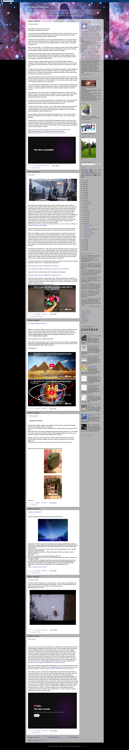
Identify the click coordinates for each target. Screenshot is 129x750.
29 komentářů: (44, 730)
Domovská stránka (53, 737)
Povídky (83, 173)
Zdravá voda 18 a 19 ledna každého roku (93, 415)
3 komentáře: (44, 314)
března (86, 219)
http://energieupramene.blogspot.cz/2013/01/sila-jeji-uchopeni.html (43, 265)
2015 (84, 241)
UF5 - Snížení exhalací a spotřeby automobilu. (93, 357)
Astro (95, 170)
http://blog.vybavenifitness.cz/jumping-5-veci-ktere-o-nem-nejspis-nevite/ (49, 132)
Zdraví (38, 167)
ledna (85, 223)
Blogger (79, 746)
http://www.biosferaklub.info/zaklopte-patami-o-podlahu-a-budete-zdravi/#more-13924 (50, 129)
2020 (84, 194)
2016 (84, 240)
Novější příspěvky (33, 737)
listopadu (86, 203)
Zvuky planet (32, 639)
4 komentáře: (44, 408)
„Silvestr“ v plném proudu (93, 424)
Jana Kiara (83, 317)
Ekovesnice (84, 315)
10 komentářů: (44, 630)
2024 (84, 186)
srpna (85, 209)
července (86, 211)
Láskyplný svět (84, 319)
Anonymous (84, 255)
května (86, 215)
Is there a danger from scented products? (37, 567)
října (85, 205)
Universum (39, 316)
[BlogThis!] (54, 166)
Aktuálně (84, 170)
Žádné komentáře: (45, 165)
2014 (84, 243)
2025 (84, 184)
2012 (84, 247)
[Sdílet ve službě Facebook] (57, 166)
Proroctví (83, 322)
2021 (84, 192)
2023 (84, 188)
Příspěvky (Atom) (42, 740)
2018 (84, 198)
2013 (84, 245)
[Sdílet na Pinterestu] (58, 166)
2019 (84, 196)
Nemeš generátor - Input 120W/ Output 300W (93, 386)
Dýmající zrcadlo (85, 313)
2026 (84, 182)
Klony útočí (31, 175)
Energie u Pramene (36, 6)
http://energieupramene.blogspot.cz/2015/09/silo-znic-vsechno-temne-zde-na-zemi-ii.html (48, 268)
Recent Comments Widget (96, 306)
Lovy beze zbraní (33, 580)
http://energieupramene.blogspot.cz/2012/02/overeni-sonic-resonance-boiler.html (46, 662)
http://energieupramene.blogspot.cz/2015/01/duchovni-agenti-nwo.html (44, 275)
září (85, 207)
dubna (85, 217)
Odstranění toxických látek (93, 376)
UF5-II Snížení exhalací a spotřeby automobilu (93, 346)
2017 (84, 200)
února (85, 221)
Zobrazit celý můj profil (86, 74)
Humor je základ (33, 416)
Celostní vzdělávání (86, 311)
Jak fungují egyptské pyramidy (37, 323)
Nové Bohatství (84, 320)
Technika (98, 173)
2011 (84, 249)
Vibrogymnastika (33, 24)
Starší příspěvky (73, 737)
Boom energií (90, 395)
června (86, 213)
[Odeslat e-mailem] (52, 166)
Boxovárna (34, 167)
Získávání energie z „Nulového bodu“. (92, 367)
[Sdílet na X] (55, 166)
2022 (84, 190)
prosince (86, 201)
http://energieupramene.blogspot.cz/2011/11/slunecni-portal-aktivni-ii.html (57, 668)
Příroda (39, 632)
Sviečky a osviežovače (35, 512)
